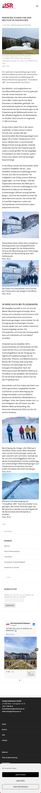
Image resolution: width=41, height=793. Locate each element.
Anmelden (10, 605)
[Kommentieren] (12, 674)
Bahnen (7, 546)
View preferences (20, 787)
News (4, 724)
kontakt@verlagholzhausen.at (13, 709)
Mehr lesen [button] (10, 634)
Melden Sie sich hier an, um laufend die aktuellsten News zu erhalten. (19, 596)
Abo (3, 735)
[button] (4, 649)
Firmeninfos (26, 25)
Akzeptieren (21, 775)
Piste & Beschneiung (11, 551)
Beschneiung (16, 25)
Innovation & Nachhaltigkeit (14, 562)
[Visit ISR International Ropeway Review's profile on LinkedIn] (8, 624)
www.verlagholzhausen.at (11, 711)
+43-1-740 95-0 (7, 706)
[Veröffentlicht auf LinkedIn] (33, 624)
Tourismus (8, 557)
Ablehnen (20, 781)
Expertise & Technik (11, 567)
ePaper (4, 740)
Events (4, 729)
